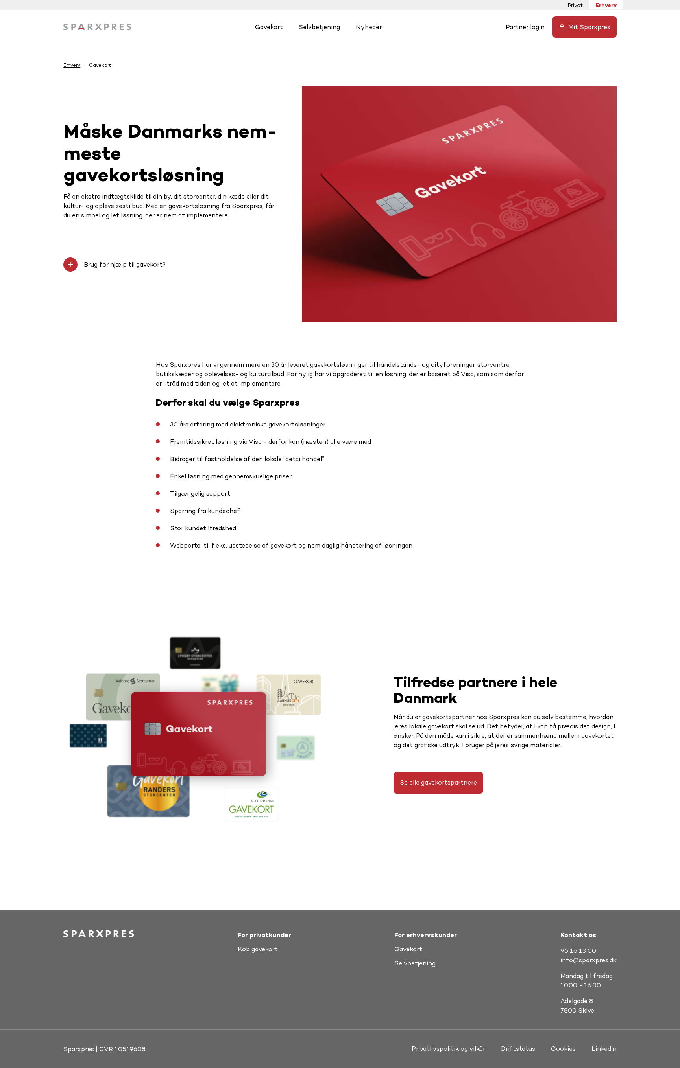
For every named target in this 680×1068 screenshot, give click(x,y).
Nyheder (369, 27)
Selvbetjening (319, 27)
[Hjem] (97, 27)
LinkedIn (604, 1048)
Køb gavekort (258, 949)
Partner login (525, 27)
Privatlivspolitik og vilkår (448, 1048)
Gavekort (269, 27)
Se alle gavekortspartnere (438, 782)
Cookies (563, 1048)
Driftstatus (518, 1048)
